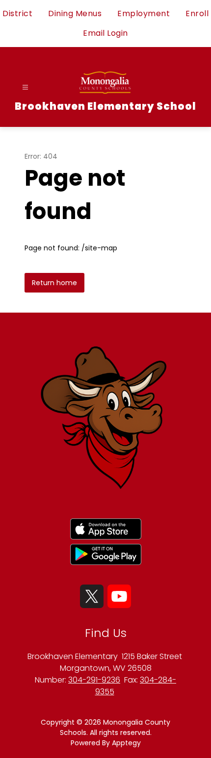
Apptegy (126, 743)
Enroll (197, 13)
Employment (143, 13)
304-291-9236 (94, 679)
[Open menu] (25, 87)
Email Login (105, 33)
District (17, 13)
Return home (54, 283)
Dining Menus (75, 13)
